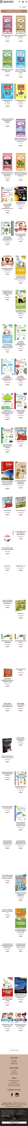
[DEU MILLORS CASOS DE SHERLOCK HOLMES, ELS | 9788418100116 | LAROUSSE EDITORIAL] (20, 470)
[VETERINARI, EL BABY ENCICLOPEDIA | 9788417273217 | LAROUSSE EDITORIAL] (7, 1017)
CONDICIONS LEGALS (14, 1080)
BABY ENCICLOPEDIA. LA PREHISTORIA (7, 269)
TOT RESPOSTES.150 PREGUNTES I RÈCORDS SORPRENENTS (7, 945)
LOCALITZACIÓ (14, 1074)
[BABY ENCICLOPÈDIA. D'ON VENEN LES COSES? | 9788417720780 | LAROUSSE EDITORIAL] (20, 227)
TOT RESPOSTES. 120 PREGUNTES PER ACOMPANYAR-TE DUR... (7, 293)
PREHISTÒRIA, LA (20, 566)
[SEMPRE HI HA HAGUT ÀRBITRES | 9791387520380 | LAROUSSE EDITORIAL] (7, 58)
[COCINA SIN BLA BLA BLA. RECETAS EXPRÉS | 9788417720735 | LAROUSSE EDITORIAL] (7, 538)
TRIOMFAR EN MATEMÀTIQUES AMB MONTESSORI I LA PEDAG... (7, 413)
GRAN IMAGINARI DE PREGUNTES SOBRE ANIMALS (7, 774)
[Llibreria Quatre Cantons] (7, 2)
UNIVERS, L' (7, 566)
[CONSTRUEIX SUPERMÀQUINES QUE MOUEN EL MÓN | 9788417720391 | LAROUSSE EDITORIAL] (7, 673)
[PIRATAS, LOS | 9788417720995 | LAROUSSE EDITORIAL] (20, 433)
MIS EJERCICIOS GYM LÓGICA (20, 641)
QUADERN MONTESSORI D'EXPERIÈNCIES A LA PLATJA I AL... (7, 378)
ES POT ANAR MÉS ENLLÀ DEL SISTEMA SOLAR (20, 71)
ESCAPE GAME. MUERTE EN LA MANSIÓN (21, 739)
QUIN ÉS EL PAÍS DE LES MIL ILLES (7, 36)
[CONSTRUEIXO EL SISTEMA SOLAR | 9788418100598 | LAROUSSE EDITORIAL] (20, 194)
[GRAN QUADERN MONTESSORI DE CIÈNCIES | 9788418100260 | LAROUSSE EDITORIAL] (7, 435)
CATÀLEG (14, 1060)
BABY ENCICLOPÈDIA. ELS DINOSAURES (7, 807)
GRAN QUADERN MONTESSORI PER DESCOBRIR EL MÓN (20, 842)
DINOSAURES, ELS (20, 510)
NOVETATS (14, 1062)
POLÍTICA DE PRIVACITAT (14, 1085)
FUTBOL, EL (21, 613)
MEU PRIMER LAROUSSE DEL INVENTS (21, 705)
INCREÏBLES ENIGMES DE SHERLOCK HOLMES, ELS (20, 894)
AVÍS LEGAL (14, 1082)
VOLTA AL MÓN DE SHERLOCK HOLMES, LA (7, 911)
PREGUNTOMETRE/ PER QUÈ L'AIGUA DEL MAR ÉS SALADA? (20, 140)
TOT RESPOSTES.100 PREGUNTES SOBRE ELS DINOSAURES (21, 930)
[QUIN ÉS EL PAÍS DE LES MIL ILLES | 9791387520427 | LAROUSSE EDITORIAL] (7, 24)
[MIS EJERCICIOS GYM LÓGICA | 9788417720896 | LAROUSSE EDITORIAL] (20, 636)
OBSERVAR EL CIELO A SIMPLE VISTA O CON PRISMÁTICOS (20, 996)
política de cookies (5, 1115)
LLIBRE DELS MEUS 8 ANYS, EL (7, 101)
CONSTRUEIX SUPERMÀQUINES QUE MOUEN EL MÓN (7, 680)
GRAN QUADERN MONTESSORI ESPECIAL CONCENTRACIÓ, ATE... (7, 206)
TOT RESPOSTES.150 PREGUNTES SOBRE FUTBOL (7, 999)
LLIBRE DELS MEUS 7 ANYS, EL (20, 101)
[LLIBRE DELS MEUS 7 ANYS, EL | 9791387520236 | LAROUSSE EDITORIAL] (20, 91)
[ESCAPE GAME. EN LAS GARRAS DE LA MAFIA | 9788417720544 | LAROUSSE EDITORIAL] (7, 746)
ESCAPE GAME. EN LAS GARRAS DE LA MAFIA (7, 756)
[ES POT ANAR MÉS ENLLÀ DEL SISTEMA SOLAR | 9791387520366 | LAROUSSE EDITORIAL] (20, 58)
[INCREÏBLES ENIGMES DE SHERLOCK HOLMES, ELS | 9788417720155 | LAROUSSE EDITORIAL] (20, 883)
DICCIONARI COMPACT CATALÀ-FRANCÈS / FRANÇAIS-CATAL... (7, 483)
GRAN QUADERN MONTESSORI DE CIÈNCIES (7, 446)
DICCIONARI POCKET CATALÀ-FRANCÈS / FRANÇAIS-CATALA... (7, 877)
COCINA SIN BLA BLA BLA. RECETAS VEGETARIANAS (20, 533)
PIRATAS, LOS (20, 441)
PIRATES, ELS (7, 510)
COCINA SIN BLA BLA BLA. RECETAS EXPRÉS (7, 548)
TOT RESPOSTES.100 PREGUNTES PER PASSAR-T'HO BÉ (20, 945)
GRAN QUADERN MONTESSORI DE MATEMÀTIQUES (7, 858)
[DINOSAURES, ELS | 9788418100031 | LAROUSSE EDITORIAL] (20, 502)
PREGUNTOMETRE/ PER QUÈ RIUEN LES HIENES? (7, 120)
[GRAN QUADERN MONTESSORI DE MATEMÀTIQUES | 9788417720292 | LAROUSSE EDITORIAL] (7, 848)
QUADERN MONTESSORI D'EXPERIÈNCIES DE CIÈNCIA (21, 378)
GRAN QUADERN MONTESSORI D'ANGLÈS (20, 412)
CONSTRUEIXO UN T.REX (21, 669)
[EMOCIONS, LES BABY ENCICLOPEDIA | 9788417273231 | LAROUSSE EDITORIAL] (20, 1017)
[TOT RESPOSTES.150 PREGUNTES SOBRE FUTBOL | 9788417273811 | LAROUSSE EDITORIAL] (7, 987)
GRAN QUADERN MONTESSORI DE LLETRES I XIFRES (20, 824)
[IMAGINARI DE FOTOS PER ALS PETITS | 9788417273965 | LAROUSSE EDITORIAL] (20, 778)
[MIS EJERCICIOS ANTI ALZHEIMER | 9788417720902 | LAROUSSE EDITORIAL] (7, 636)
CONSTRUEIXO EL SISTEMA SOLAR (20, 203)
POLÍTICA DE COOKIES (14, 1084)
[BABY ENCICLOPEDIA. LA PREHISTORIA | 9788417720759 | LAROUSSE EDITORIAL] (7, 261)
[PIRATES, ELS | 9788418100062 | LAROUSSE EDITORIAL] (7, 502)
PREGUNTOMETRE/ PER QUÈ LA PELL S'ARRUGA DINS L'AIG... (20, 174)
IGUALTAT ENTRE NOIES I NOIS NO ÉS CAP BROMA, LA (7, 602)
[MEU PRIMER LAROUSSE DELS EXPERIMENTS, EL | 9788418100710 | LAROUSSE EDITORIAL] (7, 228)
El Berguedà (14, 1063)
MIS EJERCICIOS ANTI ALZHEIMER (7, 641)
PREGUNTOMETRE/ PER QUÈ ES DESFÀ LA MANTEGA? (7, 174)
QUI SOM (14, 1070)
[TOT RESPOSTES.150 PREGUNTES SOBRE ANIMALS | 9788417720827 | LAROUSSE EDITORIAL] (20, 299)
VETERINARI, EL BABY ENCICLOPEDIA (7, 1025)
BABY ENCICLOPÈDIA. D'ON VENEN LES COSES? (20, 235)
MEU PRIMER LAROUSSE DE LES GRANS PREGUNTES (7, 705)
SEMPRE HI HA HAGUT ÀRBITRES (7, 70)
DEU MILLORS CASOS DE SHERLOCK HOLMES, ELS (20, 482)
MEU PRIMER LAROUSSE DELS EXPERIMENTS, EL (7, 238)
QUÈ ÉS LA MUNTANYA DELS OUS (20, 36)
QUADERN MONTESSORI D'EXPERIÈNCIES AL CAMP (20, 344)
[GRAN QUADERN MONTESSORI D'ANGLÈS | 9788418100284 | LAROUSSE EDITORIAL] (20, 401)
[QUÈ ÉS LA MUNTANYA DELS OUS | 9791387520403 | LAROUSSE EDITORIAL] (20, 24)
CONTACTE (14, 1072)
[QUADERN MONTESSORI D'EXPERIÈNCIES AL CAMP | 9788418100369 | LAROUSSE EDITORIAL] (20, 332)
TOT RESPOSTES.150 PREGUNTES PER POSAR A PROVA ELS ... (20, 277)
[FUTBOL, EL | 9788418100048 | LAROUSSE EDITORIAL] (20, 605)
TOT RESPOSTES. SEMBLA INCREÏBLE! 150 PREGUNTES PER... (7, 346)
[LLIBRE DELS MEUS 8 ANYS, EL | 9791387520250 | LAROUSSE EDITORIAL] (7, 91)
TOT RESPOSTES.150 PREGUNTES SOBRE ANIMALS (21, 312)
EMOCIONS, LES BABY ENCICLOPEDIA (20, 1025)
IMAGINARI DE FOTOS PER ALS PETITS (20, 787)
